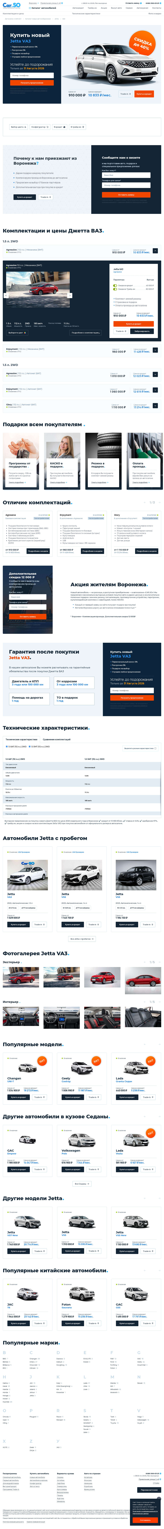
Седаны (60, 1477)
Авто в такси (34, 1486)
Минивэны (61, 1501)
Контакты (156, 8)
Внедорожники (63, 1492)
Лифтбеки (61, 1483)
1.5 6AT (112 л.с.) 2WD (17, 747)
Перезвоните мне (149, 1490)
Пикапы (60, 1495)
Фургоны (60, 1498)
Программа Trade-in (11, 1489)
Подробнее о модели (38, 551)
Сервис (129, 8)
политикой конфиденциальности (21, 91)
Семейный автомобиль (12, 1477)
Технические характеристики (86, 14)
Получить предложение (32, 83)
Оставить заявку (126, 195)
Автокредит (78, 8)
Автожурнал (142, 8)
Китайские (88, 1477)
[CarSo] (16, 5)
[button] (6, 295)
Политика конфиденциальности (13, 1522)
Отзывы (156, 1483)
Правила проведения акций (36, 1522)
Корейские (88, 1486)
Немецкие (88, 1483)
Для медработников (11, 1483)
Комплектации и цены (13, 14)
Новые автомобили (37, 1477)
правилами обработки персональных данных (132, 202)
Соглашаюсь (145, 1520)
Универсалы (62, 1486)
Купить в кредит (144, 94)
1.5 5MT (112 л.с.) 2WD (40, 747)
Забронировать (142, 331)
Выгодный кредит (10, 1486)
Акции (104, 8)
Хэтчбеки (60, 1480)
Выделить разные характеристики (139, 748)
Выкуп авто (116, 8)
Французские (89, 1489)
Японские (88, 1480)
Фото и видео (154, 14)
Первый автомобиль (11, 1480)
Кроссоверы (62, 1489)
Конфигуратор (35, 1483)
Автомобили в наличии (38, 1480)
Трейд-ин (92, 8)
